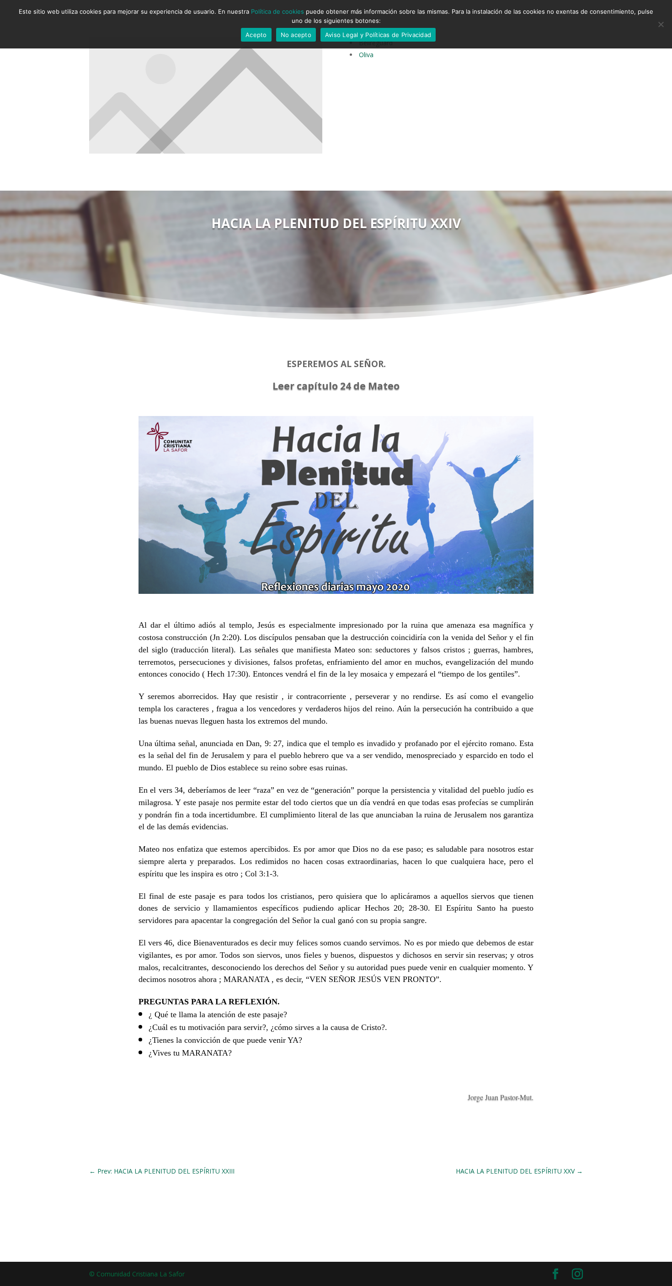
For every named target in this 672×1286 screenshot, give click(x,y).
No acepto (296, 34)
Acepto (256, 34)
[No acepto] (660, 24)
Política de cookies (277, 11)
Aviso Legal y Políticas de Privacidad (378, 34)
